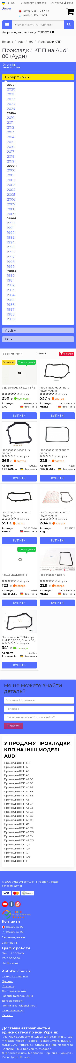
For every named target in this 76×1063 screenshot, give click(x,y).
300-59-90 (36, 11)
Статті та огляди (12, 1010)
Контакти (56, 3)
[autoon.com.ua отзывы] (17, 914)
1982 (10, 285)
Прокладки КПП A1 (16, 766)
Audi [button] (9, 330)
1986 (11, 305)
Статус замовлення (15, 976)
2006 (11, 199)
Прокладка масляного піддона (16, 514)
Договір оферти (12, 1000)
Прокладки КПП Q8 (17, 856)
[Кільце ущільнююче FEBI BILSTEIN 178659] (19, 559)
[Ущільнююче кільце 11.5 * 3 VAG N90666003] (19, 371)
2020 (11, 89)
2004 (11, 190)
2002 (11, 180)
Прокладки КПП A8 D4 (19, 836)
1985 (10, 300)
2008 (11, 209)
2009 (11, 214)
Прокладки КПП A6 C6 (18, 811)
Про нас (7, 981)
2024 (11, 109)
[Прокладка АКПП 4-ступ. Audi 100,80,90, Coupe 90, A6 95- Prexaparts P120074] (19, 621)
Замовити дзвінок (13, 937)
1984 (11, 295)
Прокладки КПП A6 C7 (18, 815)
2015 (10, 142)
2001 (10, 175)
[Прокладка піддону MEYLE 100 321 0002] (57, 559)
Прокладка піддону (52, 574)
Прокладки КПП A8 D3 (19, 832)
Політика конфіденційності (19, 1005)
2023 (11, 104)
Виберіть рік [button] (16, 77)
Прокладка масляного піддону (54, 451)
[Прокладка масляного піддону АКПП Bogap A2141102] (57, 496)
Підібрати (13, 726)
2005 (11, 194)
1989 (11, 319)
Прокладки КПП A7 (16, 824)
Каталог (7, 1015)
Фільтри (68, 353)
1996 (11, 252)
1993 (10, 237)
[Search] (69, 24)
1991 (10, 228)
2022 (11, 99)
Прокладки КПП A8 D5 (19, 840)
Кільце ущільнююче (14, 574)
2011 (10, 122)
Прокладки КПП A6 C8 (19, 819)
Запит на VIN (10, 942)
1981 (10, 280)
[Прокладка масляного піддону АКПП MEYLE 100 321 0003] (57, 371)
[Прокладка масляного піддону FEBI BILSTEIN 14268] (57, 434)
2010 (10, 118)
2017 (10, 152)
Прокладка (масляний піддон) (16, 451)
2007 (11, 204)
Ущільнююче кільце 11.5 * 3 (18, 387)
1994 (11, 242)
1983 (10, 290)
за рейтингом (12, 353)
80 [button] (7, 339)
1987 (10, 309)
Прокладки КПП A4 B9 (18, 795)
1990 (11, 223)
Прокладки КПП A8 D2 (19, 828)
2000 (11, 170)
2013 (10, 132)
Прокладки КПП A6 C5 (18, 807)
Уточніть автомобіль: (12, 66)
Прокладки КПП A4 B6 (18, 783)
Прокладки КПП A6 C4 (18, 803)
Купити (19, 415)
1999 (11, 267)
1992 (10, 233)
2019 (10, 161)
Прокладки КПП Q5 (17, 848)
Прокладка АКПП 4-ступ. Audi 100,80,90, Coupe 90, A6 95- (18, 638)
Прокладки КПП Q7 (17, 852)
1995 (10, 247)
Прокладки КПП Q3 (17, 844)
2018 (10, 156)
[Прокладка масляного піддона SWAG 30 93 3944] (19, 496)
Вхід (69, 3)
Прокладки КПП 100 (17, 762)
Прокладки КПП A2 (16, 771)
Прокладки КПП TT (16, 860)
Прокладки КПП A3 (16, 775)
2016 (10, 147)
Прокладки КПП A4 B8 (19, 791)
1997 (10, 257)
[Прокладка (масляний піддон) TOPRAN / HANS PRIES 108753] (19, 434)
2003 (11, 185)
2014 (10, 137)
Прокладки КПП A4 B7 (18, 787)
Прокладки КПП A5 (16, 799)
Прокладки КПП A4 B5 (18, 779)
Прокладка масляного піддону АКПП (54, 389)
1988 (11, 314)
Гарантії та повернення (17, 995)
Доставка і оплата (33, 3)
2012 (10, 127)
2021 (10, 94)
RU (13, 3)
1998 (11, 262)
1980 (11, 275)
